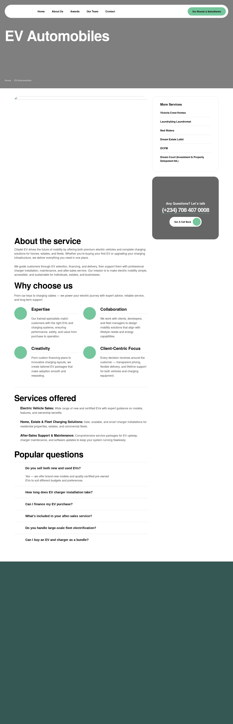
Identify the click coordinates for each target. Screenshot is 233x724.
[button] (185, 210)
